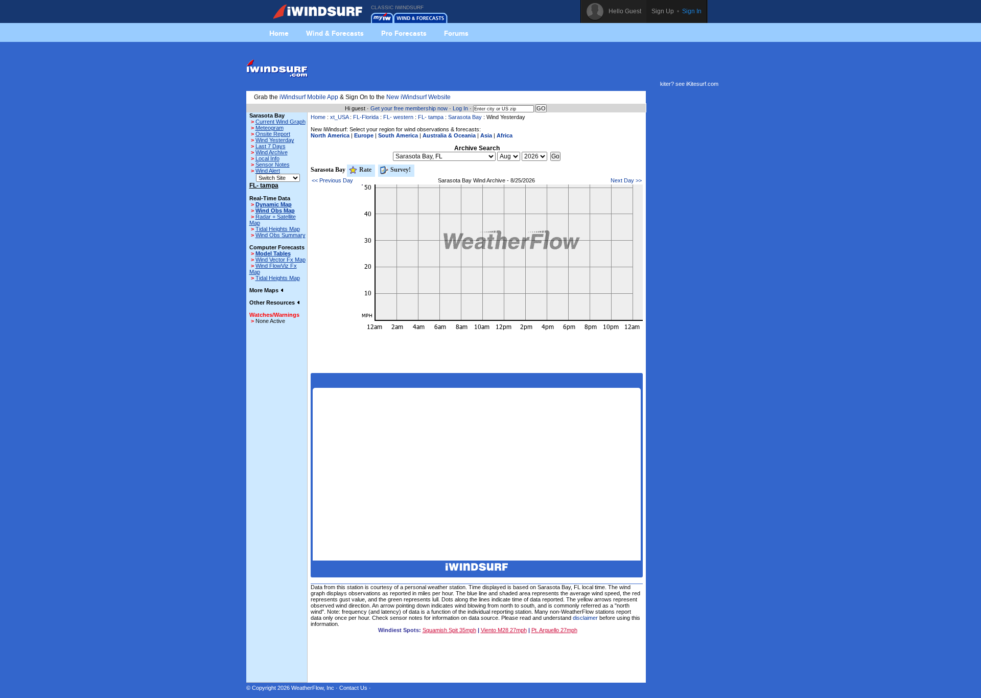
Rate (364, 169)
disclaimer (585, 618)
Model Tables (273, 253)
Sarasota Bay (465, 117)
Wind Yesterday (274, 140)
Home (279, 33)
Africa (504, 135)
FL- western (398, 117)
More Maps (264, 290)
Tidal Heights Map (277, 229)
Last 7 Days (270, 146)
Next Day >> (626, 180)
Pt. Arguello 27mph (554, 630)
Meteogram (269, 128)
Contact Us (353, 688)
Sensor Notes (272, 164)
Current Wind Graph (280, 122)
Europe (363, 135)
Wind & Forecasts (335, 33)
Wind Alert (267, 171)
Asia (486, 135)
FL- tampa (430, 117)
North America (330, 135)
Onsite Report (272, 134)
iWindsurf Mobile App (308, 97)
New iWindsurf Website (418, 97)
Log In (460, 108)
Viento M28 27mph (504, 630)
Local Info (267, 158)
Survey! (400, 169)
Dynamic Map (273, 204)
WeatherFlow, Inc (312, 688)
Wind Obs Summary (280, 235)
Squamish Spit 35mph (449, 630)
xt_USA (339, 117)
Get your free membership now (409, 108)
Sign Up (662, 11)
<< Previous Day (332, 180)
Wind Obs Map (275, 210)
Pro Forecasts (404, 33)
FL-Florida (366, 117)
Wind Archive (271, 152)
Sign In (692, 11)
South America (398, 135)
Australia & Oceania (449, 135)
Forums (456, 33)
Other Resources (272, 302)
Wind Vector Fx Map (280, 260)
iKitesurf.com (702, 84)
